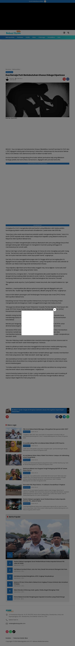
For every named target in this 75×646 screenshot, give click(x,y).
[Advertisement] (37, 323)
